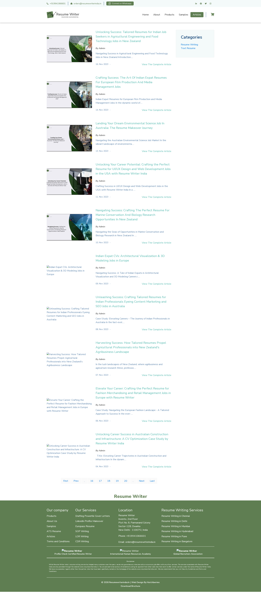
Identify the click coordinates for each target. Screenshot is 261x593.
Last (152, 481)
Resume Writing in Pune (174, 536)
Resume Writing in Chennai (175, 516)
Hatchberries (153, 582)
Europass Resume (85, 526)
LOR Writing (82, 536)
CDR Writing (82, 541)
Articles (197, 14)
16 (91, 481)
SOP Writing (82, 531)
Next (141, 481)
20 (125, 481)
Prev (76, 481)
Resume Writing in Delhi (174, 521)
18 (108, 481)
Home (145, 14)
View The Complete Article (156, 64)
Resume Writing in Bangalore (176, 541)
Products (169, 14)
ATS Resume (54, 531)
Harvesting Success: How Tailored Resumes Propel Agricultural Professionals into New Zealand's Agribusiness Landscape (131, 347)
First (65, 481)
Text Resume (188, 48)
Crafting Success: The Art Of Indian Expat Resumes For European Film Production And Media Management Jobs (131, 82)
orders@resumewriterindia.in (87, 3)
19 (117, 481)
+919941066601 (58, 3)
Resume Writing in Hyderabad (177, 531)
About (156, 14)
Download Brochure (130, 586)
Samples (183, 14)
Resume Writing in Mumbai (175, 526)
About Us (52, 521)
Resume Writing (189, 44)
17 (100, 481)
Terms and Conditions (58, 541)
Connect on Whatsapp (121, 3)
